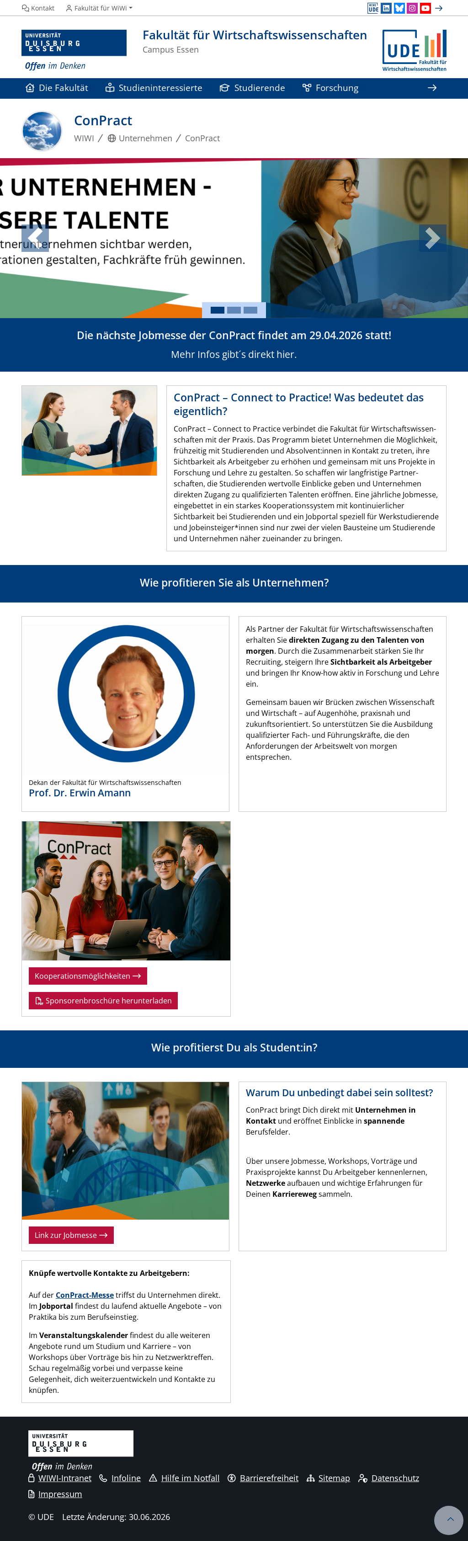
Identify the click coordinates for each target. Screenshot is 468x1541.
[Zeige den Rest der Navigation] (432, 88)
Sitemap (334, 1477)
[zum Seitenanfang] (448, 1520)
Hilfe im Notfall (190, 1477)
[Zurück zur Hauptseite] (415, 50)
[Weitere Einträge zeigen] (440, 8)
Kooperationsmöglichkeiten (83, 976)
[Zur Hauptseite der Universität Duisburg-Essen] (74, 50)
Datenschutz (395, 1477)
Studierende (259, 87)
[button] (35, 238)
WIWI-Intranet (64, 1477)
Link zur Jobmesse (67, 1235)
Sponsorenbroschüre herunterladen (108, 1001)
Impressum (60, 1493)
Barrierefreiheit (269, 1477)
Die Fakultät (63, 87)
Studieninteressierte (160, 87)
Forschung (337, 87)
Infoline (126, 1477)
